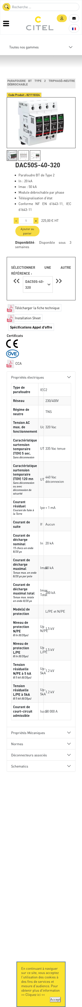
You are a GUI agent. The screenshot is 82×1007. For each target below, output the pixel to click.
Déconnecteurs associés (29, 755)
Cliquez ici (33, 994)
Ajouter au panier (27, 231)
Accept (55, 999)
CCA (18, 363)
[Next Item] (59, 281)
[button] (62, 18)
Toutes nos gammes (24, 47)
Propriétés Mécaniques (28, 732)
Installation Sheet (28, 318)
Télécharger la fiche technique (37, 308)
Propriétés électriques (27, 377)
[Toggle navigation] (6, 23)
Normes (17, 744)
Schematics (19, 766)
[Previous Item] (17, 281)
